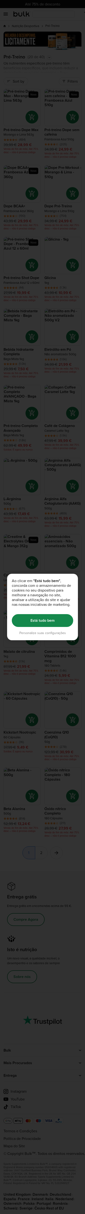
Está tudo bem (42, 620)
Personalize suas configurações (42, 633)
